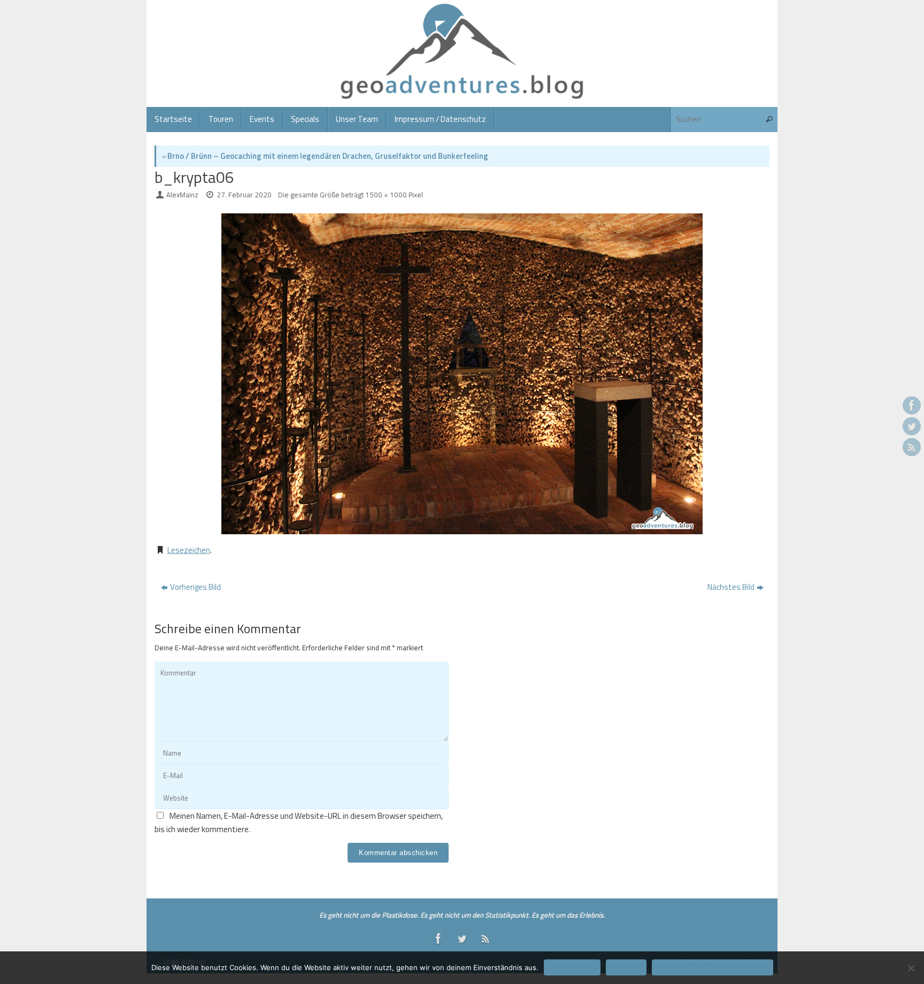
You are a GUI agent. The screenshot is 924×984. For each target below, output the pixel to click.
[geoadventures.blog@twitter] (912, 426)
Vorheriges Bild (195, 587)
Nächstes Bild (730, 587)
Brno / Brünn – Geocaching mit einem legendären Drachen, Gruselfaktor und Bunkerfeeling (324, 156)
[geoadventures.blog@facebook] (912, 405)
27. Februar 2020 (244, 194)
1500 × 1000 (386, 194)
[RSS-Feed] (912, 447)
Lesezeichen (188, 550)
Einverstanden (572, 967)
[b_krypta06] (462, 373)
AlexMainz (182, 194)
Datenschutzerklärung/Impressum (712, 967)
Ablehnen (626, 967)
